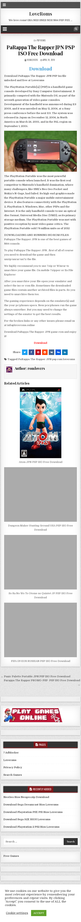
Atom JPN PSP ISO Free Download (40, 462)
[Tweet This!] (25, 352)
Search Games (12, 774)
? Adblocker (11, 752)
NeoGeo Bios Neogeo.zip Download (26, 797)
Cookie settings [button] (17, 913)
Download (40, 68)
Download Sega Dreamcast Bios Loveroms (30, 804)
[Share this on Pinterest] (38, 352)
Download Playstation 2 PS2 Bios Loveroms (31, 826)
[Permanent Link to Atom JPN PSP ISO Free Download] (40, 422)
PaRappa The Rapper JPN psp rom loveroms (46, 359)
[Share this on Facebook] (31, 352)
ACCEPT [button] (38, 913)
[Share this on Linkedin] (65, 352)
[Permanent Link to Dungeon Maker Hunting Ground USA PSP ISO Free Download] (40, 494)
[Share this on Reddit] (45, 352)
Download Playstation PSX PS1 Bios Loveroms (33, 812)
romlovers (32, 59)
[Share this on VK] (51, 352)
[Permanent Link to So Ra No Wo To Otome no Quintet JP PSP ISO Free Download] (40, 562)
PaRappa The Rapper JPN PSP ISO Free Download (40, 50)
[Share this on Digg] (58, 352)
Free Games (11, 855)
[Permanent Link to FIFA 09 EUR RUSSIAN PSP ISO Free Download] (40, 630)
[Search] (76, 29)
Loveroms (9, 760)
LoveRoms (40, 13)
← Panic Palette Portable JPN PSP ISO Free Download (35, 676)
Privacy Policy (12, 767)
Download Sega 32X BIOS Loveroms (26, 819)
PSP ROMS (41, 40)
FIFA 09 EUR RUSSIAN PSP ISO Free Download (40, 661)
